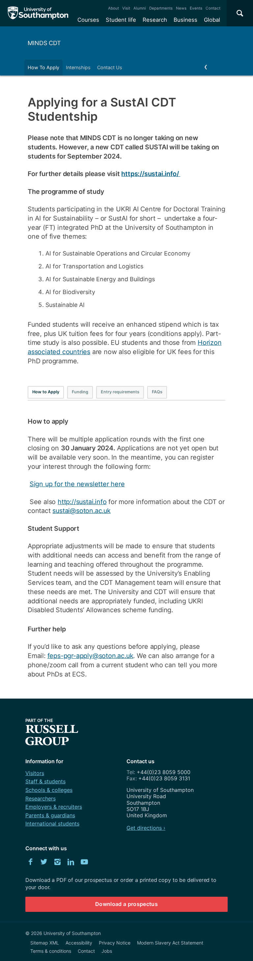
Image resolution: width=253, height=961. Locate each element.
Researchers (40, 798)
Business (185, 19)
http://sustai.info (82, 502)
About (113, 8)
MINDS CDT (44, 43)
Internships (78, 67)
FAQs (157, 391)
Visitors (34, 773)
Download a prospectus (126, 904)
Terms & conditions (50, 951)
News (181, 8)
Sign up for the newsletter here (77, 484)
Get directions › (145, 828)
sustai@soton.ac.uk (81, 511)
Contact (213, 8)
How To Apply (43, 67)
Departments (161, 8)
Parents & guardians (50, 815)
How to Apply (45, 391)
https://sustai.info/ (150, 174)
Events (196, 8)
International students (52, 823)
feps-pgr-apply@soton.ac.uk (90, 656)
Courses (88, 19)
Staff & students (45, 781)
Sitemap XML (44, 943)
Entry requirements (120, 391)
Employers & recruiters (53, 806)
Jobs (106, 951)
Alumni (139, 8)
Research (155, 19)
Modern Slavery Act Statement (170, 943)
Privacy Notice (114, 943)
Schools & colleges (48, 790)
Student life (121, 19)
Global (212, 19)
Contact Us (109, 67)
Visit (126, 8)
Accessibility (79, 943)
